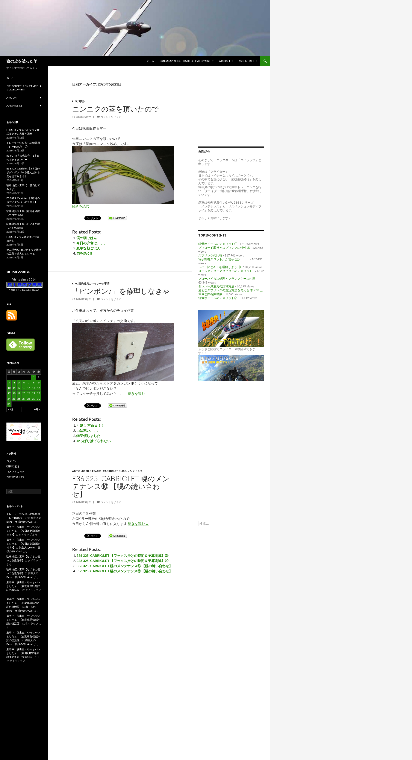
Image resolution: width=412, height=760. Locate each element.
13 (23, 387)
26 (18, 398)
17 (9, 393)
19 (18, 393)
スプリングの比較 (210, 255)
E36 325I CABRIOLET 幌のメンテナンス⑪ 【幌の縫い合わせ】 (124, 571)
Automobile (246, 61)
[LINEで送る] (117, 218)
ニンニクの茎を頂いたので (115, 108)
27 (23, 398)
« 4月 (11, 409)
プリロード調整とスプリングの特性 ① (224, 247)
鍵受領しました (88, 435)
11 (13, 387)
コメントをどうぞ (110, 117)
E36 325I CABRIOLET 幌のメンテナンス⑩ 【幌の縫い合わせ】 (121, 486)
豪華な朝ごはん (88, 248)
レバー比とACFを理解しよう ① (219, 267)
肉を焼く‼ (84, 253)
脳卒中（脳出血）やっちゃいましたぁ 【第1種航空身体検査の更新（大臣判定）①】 (23, 653)
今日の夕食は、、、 (91, 243)
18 (13, 393)
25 (13, 398)
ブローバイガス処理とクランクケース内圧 (226, 278)
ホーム (150, 61)
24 (9, 398)
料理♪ (82, 101)
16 (38, 387)
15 (33, 387)
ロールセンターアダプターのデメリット (225, 271)
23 (38, 393)
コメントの (15, 471)
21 (28, 393)
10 (9, 387)
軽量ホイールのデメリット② (217, 298)
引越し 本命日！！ (90, 425)
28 (28, 398)
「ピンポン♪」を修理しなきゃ (121, 291)
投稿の (12, 466)
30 (38, 398)
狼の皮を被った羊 (21, 61)
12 (18, 387)
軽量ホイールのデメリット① (217, 244)
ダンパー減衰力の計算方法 (216, 286)
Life (74, 101)
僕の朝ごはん (86, 238)
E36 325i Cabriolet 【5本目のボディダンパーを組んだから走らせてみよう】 (23, 172)
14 (28, 387)
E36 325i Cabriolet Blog (109, 471)
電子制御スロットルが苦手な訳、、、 (223, 259)
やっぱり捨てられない (93, 441)
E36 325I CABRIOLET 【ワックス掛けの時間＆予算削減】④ (122, 561)
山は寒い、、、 (88, 430)
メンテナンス (135, 471)
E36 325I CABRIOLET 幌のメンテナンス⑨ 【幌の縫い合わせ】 (124, 566)
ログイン (11, 461)
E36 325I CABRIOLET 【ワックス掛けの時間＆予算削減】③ (122, 555)
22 (33, 393)
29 (33, 398)
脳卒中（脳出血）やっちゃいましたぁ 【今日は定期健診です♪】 (23, 530)
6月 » (37, 409)
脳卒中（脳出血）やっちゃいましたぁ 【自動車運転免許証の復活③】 (23, 619)
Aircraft (224, 61)
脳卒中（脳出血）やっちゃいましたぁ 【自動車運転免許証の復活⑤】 (23, 586)
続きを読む (82, 206)
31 (9, 404)
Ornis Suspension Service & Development (185, 61)
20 (23, 393)
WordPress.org (15, 476)
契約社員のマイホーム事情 (94, 283)
